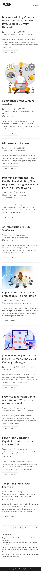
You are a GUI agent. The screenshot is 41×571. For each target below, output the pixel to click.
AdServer (7, 238)
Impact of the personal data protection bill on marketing (19, 294)
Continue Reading (11, 51)
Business (7, 452)
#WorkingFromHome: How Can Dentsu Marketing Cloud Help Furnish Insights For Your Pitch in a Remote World (20, 182)
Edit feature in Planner (15, 143)
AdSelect (7, 111)
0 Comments (29, 34)
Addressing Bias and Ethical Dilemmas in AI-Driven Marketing (20, 547)
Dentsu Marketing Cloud (12, 34)
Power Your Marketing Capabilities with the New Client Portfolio (17, 441)
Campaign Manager (18, 111)
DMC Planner (8, 151)
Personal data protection (12, 303)
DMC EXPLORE (9, 195)
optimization (23, 238)
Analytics (15, 238)
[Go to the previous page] (5, 527)
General (10, 454)
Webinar (32, 367)
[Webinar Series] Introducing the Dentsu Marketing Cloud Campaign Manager (19, 359)
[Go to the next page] (36, 527)
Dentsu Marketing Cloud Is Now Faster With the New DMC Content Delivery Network (18, 22)
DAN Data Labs (24, 494)
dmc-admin (8, 32)
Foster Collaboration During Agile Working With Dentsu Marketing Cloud (19, 400)
